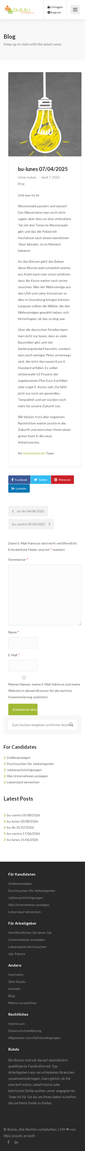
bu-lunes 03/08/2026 (22, 821)
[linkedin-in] (16, 1142)
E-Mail (14, 655)
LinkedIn (21, 488)
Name (13, 632)
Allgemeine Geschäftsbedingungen (34, 1038)
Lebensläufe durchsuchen (27, 947)
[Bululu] (19, 7)
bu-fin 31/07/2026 (20, 827)
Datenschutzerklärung (24, 1031)
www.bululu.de (34, 453)
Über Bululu (17, 982)
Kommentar (18, 559)
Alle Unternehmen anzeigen (27, 776)
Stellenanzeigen (18, 758)
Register (55, 12)
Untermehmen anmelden (26, 940)
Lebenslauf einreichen (23, 782)
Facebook (21, 480)
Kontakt (14, 989)
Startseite (15, 974)
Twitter (42, 480)
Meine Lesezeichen (22, 1003)
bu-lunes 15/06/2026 (22, 840)
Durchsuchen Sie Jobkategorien (30, 764)
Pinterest (65, 480)
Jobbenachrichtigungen (24, 770)
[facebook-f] (8, 1142)
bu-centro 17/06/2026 (23, 833)
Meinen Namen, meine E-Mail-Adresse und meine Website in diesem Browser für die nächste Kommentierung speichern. (44, 690)
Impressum (16, 1024)
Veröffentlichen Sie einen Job (30, 933)
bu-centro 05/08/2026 (23, 815)
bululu (31, 177)
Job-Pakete (16, 954)
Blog (21, 184)
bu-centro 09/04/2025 (29, 524)
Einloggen (56, 7)
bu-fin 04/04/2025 (30, 511)
